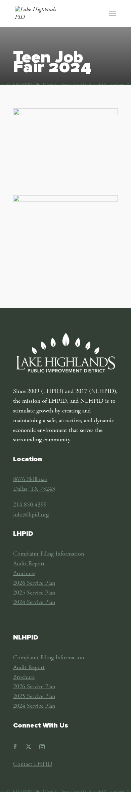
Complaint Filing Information (48, 554)
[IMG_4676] (65, 200)
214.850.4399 (30, 505)
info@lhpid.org (31, 515)
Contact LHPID (32, 764)
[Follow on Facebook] (15, 746)
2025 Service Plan (34, 593)
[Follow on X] (28, 746)
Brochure (24, 574)
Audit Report (29, 564)
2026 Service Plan (34, 583)
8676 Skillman (30, 480)
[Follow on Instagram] (42, 746)
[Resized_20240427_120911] (65, 114)
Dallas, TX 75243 (34, 489)
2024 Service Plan (34, 603)
